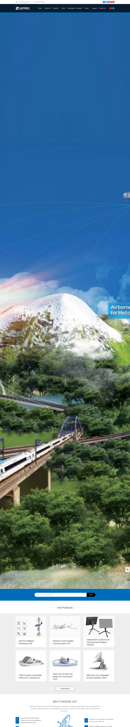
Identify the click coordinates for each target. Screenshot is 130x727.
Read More (65, 689)
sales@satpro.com (26, 2)
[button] (124, 299)
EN (113, 8)
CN (110, 8)
